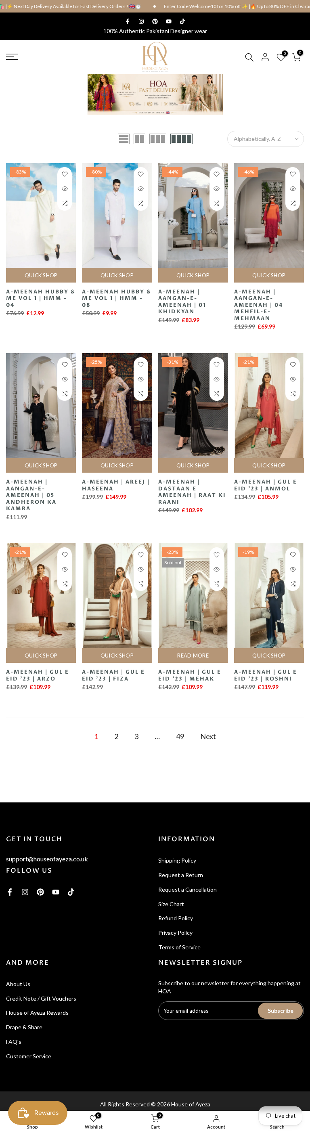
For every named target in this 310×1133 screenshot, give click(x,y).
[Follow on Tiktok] (182, 21)
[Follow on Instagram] (141, 21)
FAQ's (13, 1041)
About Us (18, 983)
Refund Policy (175, 918)
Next (208, 736)
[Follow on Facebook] (127, 21)
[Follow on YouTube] (169, 21)
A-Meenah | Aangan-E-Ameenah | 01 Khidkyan (182, 302)
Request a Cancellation (187, 889)
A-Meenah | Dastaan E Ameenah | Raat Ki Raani (192, 492)
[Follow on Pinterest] (155, 21)
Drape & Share (24, 1027)
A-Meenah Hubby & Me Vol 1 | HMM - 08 (116, 298)
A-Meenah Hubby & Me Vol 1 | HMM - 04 (40, 298)
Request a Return (180, 874)
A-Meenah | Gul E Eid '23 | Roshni (265, 675)
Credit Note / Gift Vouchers (41, 998)
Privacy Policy (175, 932)
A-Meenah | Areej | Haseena (116, 485)
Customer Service (28, 1056)
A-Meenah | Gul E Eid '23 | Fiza (113, 675)
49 (180, 736)
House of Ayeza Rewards (37, 1012)
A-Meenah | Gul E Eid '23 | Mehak (189, 675)
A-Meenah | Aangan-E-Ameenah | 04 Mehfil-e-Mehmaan (258, 305)
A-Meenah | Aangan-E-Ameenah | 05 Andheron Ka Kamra (31, 495)
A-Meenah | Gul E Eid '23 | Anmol (265, 485)
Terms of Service (179, 947)
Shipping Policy (177, 860)
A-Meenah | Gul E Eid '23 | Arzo (37, 675)
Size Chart (171, 904)
